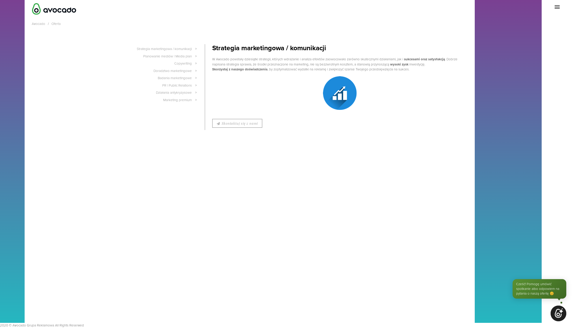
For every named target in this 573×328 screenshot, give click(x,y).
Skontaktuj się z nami (240, 123)
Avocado (38, 24)
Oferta (56, 24)
